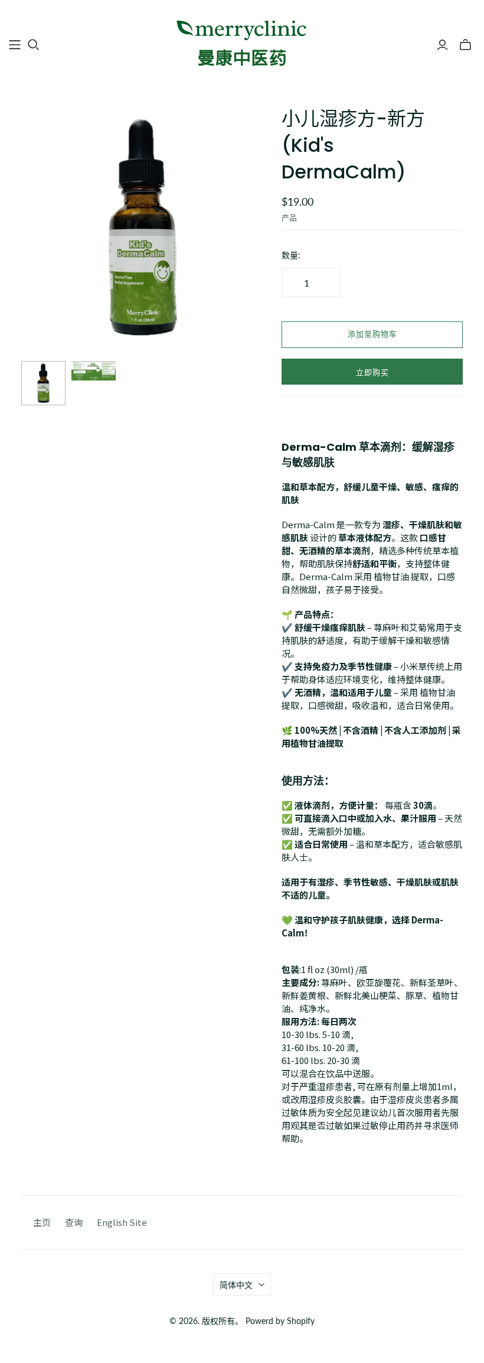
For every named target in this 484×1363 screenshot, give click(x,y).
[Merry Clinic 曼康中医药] (242, 44)
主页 (42, 1222)
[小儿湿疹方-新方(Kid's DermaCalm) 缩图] (43, 383)
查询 (74, 1222)
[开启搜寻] (34, 45)
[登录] (442, 44)
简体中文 (236, 1285)
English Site (122, 1222)
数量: (291, 255)
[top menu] (15, 45)
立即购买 (372, 372)
